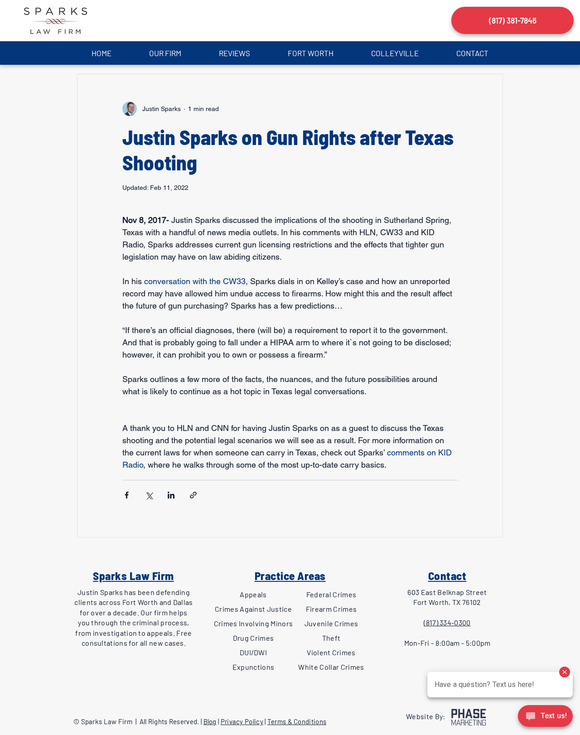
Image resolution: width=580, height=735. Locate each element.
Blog (210, 721)
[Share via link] (193, 495)
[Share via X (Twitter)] (149, 495)
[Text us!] (545, 717)
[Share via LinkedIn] (171, 495)
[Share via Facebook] (126, 495)
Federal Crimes (331, 594)
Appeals (253, 594)
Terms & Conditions (296, 721)
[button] (165, 53)
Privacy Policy (242, 721)
